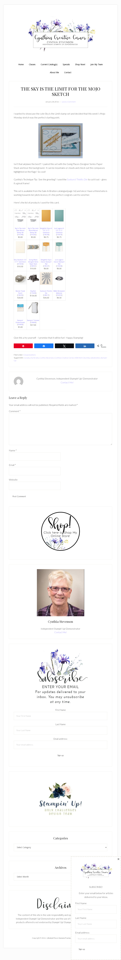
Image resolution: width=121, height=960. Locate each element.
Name (13, 450)
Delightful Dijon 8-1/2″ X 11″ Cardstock (46, 230)
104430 (20, 324)
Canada (27, 358)
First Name (60, 710)
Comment (15, 411)
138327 (46, 266)
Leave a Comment (69, 102)
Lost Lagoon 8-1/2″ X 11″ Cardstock (59, 230)
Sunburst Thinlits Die (77, 179)
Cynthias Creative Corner (64, 358)
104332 (59, 295)
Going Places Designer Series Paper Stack (33, 262)
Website (13, 479)
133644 (59, 266)
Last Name (60, 724)
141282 (33, 234)
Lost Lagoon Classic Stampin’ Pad (59, 262)
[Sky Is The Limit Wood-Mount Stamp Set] (33, 221)
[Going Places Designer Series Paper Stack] (33, 252)
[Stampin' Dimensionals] (20, 313)
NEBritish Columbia (82, 358)
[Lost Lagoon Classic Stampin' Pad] (59, 252)
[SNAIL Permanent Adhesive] (59, 283)
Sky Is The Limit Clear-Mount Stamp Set (20, 230)
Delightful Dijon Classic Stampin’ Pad (46, 262)
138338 (46, 234)
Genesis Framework (66, 938)
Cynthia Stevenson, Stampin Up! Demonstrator (60, 35)
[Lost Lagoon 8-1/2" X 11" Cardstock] (59, 221)
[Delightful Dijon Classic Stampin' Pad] (46, 252)
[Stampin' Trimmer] (33, 313)
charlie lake (34, 358)
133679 (59, 234)
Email (12, 464)
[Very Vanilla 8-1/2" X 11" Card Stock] (20, 252)
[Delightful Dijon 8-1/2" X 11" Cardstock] (46, 221)
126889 (33, 322)
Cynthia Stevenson (46, 358)
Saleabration (95, 358)
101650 (20, 264)
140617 (46, 295)
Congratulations (29, 355)
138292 (20, 295)
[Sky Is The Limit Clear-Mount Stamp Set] (20, 221)
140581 (33, 266)
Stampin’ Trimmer (33, 320)
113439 (33, 293)
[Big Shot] (33, 283)
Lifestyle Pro (51, 938)
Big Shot (33, 291)
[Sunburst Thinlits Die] (46, 283)
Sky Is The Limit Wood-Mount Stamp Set (33, 230)
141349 (20, 234)
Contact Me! (67, 382)
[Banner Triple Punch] (20, 283)
